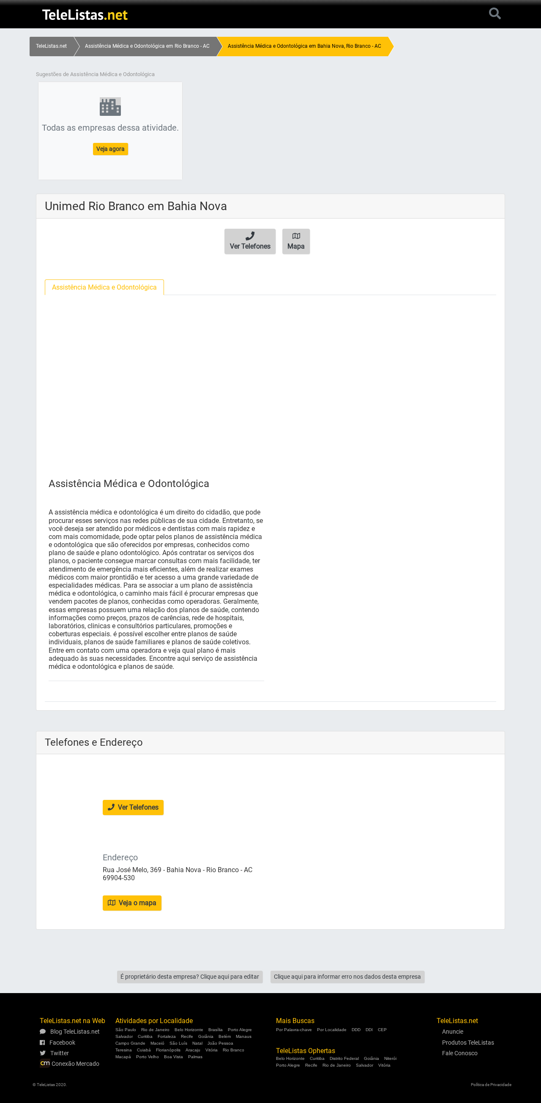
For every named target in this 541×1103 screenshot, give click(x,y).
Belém (225, 1036)
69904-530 (119, 878)
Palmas (195, 1056)
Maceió (157, 1043)
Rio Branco (233, 1050)
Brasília (215, 1029)
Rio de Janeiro (155, 1029)
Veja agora (110, 148)
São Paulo (125, 1029)
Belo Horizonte (189, 1029)
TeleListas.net (51, 46)
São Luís (178, 1043)
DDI (369, 1029)
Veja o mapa (136, 903)
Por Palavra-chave (294, 1029)
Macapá (123, 1056)
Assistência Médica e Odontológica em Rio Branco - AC (147, 46)
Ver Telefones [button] (137, 807)
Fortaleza (167, 1036)
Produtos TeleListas (468, 1042)
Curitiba (145, 1036)
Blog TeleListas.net (74, 1031)
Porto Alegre (240, 1029)
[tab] (104, 287)
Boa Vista (173, 1056)
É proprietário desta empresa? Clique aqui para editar (189, 976)
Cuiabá (144, 1050)
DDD (356, 1029)
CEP (382, 1029)
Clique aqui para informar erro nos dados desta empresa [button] (347, 976)
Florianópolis (168, 1050)
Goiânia (205, 1036)
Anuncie (452, 1031)
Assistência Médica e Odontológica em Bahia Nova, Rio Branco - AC (304, 46)
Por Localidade (332, 1029)
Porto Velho (147, 1056)
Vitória (211, 1050)
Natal (197, 1043)
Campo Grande (130, 1043)
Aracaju (193, 1050)
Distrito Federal (344, 1058)
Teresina (123, 1050)
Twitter (59, 1053)
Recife (187, 1036)
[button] (250, 241)
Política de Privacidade (491, 1084)
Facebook (61, 1042)
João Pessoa (220, 1043)
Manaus (243, 1036)
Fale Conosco (460, 1053)
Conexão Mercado (74, 1063)
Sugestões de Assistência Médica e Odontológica (95, 74)
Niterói (390, 1058)
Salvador (124, 1036)
